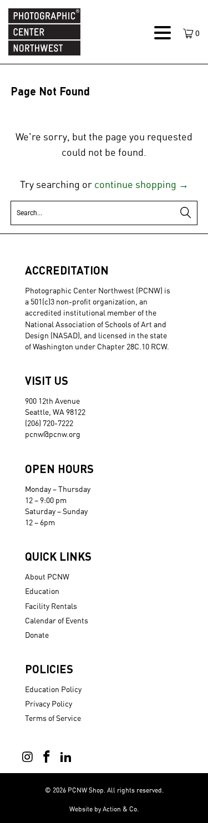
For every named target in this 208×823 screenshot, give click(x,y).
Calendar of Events (56, 620)
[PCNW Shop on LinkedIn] (66, 757)
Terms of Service (53, 718)
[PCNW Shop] (75, 31)
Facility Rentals (51, 606)
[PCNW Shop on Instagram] (27, 757)
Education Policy (53, 689)
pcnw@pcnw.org (52, 434)
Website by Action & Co (103, 809)
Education (42, 591)
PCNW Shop (86, 790)
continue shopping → (141, 184)
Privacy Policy (48, 703)
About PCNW (47, 576)
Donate (37, 634)
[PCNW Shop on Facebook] (47, 757)
